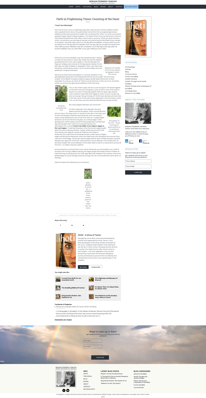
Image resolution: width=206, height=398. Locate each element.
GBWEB (103, 394)
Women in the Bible (132, 93)
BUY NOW (83, 267)
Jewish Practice (131, 79)
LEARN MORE (95, 267)
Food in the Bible (84, 215)
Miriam (115, 215)
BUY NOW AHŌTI (89, 389)
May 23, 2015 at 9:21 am (60, 308)
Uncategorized (130, 91)
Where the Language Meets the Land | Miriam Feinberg (76, 307)
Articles (128, 69)
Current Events (131, 74)
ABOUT (85, 384)
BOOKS (85, 381)
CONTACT (86, 386)
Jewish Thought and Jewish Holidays (100, 215)
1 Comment (71, 215)
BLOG (85, 379)
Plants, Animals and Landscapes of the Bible (142, 381)
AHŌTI (85, 373)
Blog (77, 215)
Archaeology (130, 67)
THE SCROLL (87, 376)
